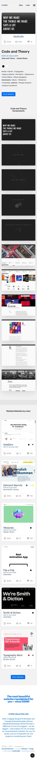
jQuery (15, 80)
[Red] (29, 655)
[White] (7, 66)
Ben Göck (6, 659)
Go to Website (8, 94)
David (11, 719)
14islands (8, 527)
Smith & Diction (12, 612)
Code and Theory (8, 58)
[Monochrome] (33, 445)
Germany (16, 489)
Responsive (29, 74)
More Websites (18, 677)
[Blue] (27, 485)
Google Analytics (25, 83)
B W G (5, 5)
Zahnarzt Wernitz (12, 485)
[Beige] (31, 485)
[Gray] (33, 655)
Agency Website (8, 74)
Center (10, 71)
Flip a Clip (8, 570)
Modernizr (22, 80)
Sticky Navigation (20, 77)
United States (22, 58)
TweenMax (6, 83)
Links (28, 5)
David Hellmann (7, 489)
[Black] (3, 66)
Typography (19, 71)
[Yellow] (33, 485)
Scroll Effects (7, 77)
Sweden (12, 532)
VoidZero (8, 444)
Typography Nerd (12, 655)
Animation (20, 74)
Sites (21, 5)
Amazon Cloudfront (10, 85)
